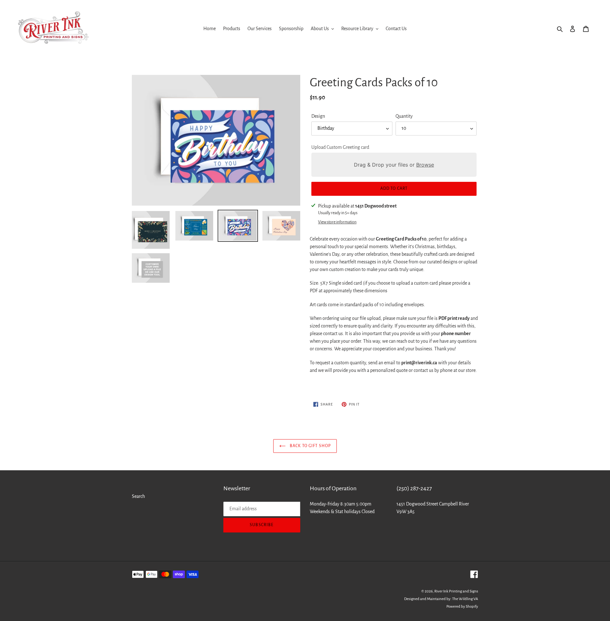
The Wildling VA (465, 599)
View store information (337, 222)
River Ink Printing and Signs (456, 591)
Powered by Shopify (462, 606)
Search (138, 496)
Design (318, 116)
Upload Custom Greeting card (340, 147)
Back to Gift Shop (310, 446)
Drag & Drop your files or (394, 165)
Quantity (404, 116)
